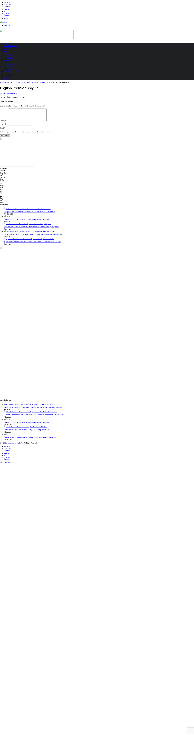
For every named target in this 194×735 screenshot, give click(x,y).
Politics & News (10, 46)
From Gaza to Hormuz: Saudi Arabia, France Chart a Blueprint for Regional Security (33, 234)
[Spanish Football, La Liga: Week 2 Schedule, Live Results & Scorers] (7, 216)
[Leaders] (3, 22)
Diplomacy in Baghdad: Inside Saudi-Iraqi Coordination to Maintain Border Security (33, 407)
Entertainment (12, 64)
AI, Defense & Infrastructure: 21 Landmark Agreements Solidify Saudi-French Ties (32, 242)
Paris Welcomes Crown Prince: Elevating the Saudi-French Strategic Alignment (31, 227)
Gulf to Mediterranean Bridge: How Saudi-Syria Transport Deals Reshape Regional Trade (34, 415)
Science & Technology (13, 71)
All (9, 53)
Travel (7, 51)
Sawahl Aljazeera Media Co (14, 443)
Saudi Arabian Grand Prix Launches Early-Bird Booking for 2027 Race (27, 430)
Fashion (10, 66)
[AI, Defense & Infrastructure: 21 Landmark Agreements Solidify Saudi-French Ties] (29, 239)
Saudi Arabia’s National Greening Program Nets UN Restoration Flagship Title (30, 437)
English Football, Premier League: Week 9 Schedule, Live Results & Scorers (28, 82)
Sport (6, 49)
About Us (7, 2)
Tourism (10, 58)
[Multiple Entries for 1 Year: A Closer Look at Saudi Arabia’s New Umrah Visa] (27, 209)
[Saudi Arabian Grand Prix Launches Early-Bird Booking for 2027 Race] (25, 427)
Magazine (7, 6)
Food (9, 68)
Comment (3, 121)
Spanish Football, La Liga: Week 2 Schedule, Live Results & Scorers (27, 219)
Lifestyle (8, 60)
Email (2, 128)
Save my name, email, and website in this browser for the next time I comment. (27, 132)
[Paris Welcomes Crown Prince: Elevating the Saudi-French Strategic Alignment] (27, 224)
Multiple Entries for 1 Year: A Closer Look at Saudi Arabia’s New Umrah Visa (29, 212)
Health (10, 69)
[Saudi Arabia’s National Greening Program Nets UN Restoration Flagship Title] (6, 434)
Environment (12, 55)
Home (6, 44)
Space (9, 57)
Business (7, 47)
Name (2, 124)
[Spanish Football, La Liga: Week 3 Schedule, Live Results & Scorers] (7, 419)
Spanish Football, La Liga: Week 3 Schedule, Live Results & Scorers (27, 422)
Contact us (7, 4)
